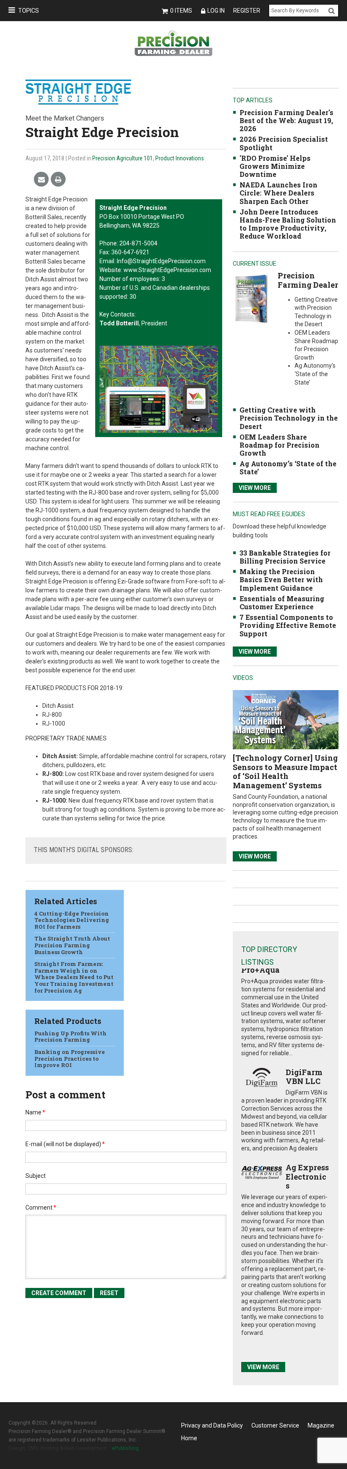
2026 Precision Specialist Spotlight (284, 143)
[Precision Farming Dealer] (251, 298)
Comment (40, 1207)
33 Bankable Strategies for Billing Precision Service (285, 556)
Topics (28, 10)
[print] (58, 180)
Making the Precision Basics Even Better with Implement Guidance (281, 579)
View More (255, 487)
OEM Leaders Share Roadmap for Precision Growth (279, 444)
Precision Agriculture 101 (122, 158)
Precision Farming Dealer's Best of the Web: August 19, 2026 (286, 120)
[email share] (41, 180)
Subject (35, 1175)
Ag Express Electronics (307, 1176)
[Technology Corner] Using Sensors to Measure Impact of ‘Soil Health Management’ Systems (285, 771)
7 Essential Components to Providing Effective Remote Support (288, 625)
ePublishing (125, 1448)
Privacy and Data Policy (212, 1425)
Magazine (321, 1425)
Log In (216, 10)
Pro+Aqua (260, 970)
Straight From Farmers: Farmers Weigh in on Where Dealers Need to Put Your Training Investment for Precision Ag (73, 977)
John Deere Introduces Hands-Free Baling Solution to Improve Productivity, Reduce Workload (288, 224)
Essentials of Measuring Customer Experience (282, 602)
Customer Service (275, 1425)
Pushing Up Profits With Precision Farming (70, 1036)
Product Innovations (179, 158)
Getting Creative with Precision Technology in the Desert (289, 417)
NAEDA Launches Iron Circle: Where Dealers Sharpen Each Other (278, 192)
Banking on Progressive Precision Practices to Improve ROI (69, 1058)
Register (246, 10)
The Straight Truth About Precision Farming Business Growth (72, 945)
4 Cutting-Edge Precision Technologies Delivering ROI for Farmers (71, 920)
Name (35, 1112)
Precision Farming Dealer (308, 280)
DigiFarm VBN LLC (304, 1077)
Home (189, 1438)
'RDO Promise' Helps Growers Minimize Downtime (275, 166)
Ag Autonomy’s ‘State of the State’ (288, 467)
